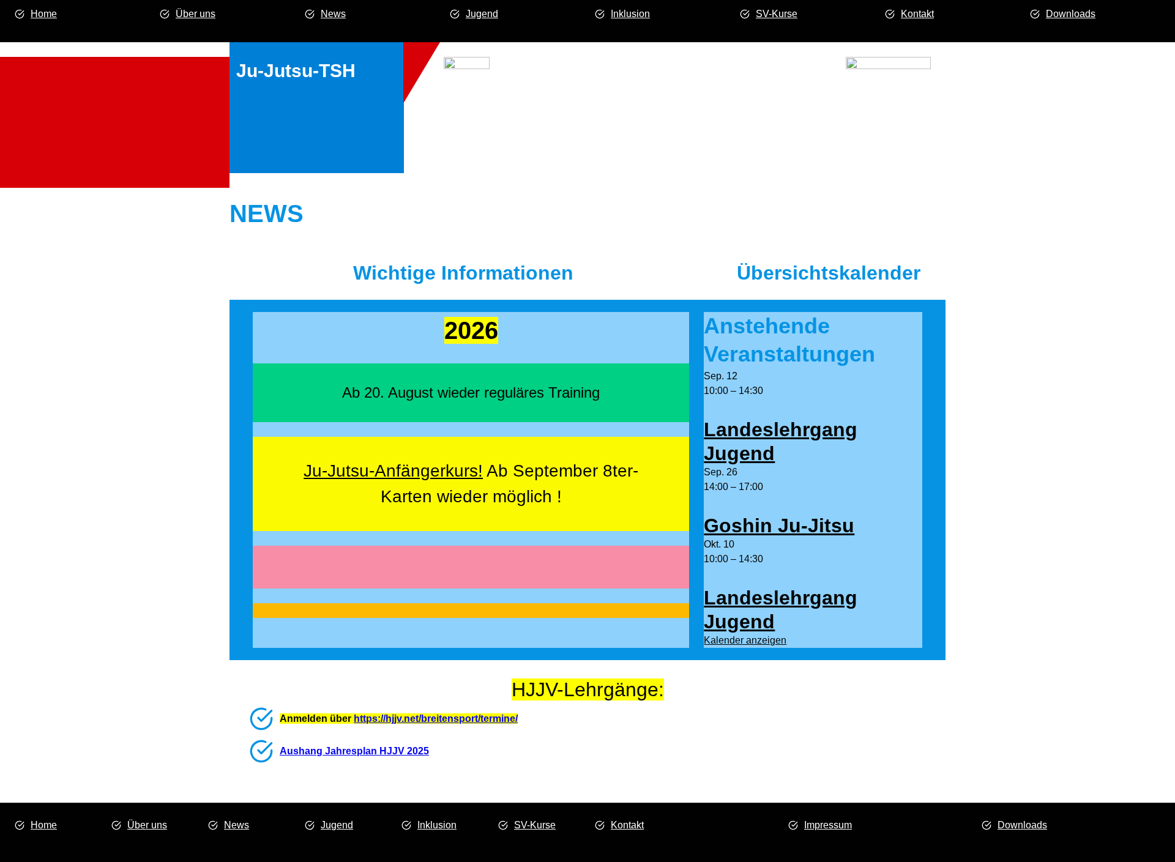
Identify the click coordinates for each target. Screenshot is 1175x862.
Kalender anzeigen (745, 640)
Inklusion (630, 14)
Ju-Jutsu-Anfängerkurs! (393, 470)
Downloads (1070, 14)
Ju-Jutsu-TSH (296, 71)
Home (44, 14)
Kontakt (917, 14)
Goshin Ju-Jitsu (779, 526)
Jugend (482, 14)
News (333, 14)
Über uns (195, 14)
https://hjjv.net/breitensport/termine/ (436, 718)
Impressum (828, 825)
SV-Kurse (776, 14)
